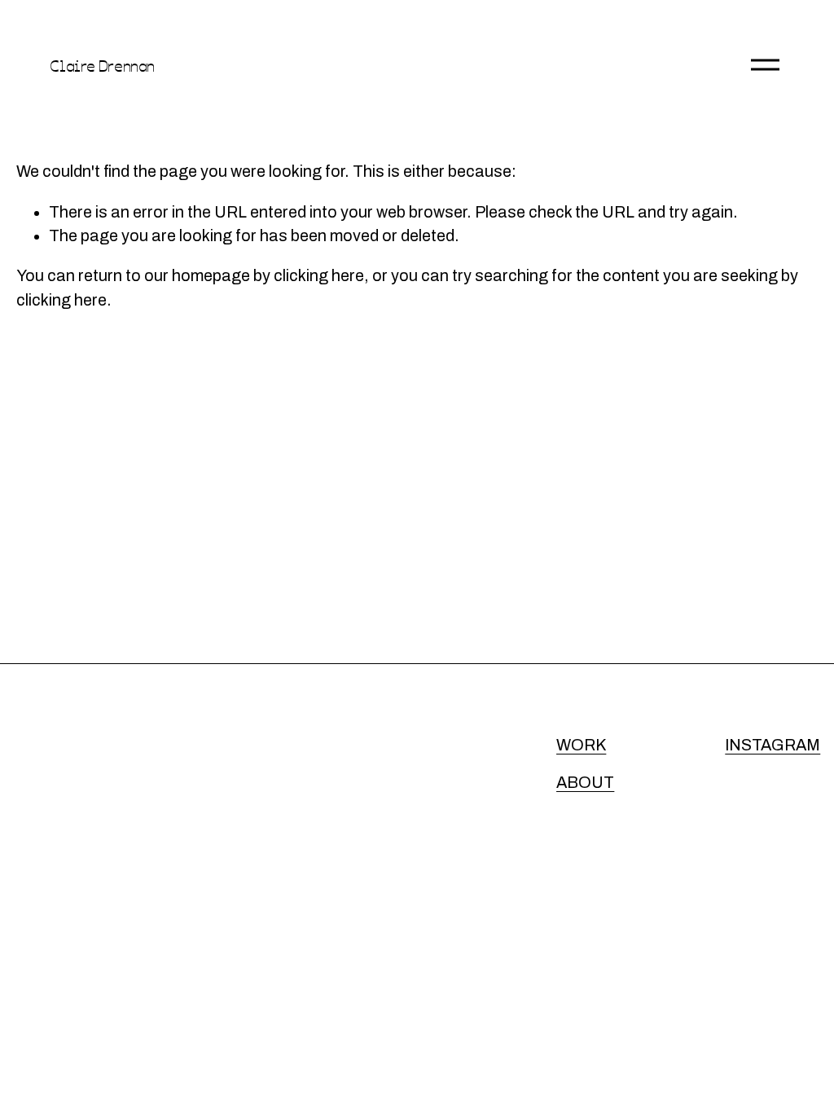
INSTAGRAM (772, 745)
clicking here (319, 275)
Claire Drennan (102, 65)
